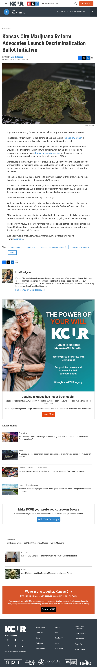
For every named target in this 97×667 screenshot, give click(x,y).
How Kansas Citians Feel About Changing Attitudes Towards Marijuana (35, 543)
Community (6, 28)
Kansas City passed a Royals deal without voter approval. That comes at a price (51, 471)
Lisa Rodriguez (17, 57)
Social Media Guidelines (79, 628)
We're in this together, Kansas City (48, 591)
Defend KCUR (48, 609)
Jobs (57, 643)
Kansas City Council (80, 247)
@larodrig (18, 239)
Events (57, 627)
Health (23, 570)
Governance (79, 639)
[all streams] (93, 12)
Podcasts (39, 643)
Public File (78, 644)
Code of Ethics (80, 633)
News (21, 450)
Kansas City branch (73, 138)
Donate (87, 3)
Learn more (48, 414)
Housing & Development (28, 485)
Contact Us (59, 638)
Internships (59, 649)
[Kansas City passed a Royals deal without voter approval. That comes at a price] (10, 472)
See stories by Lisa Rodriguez (29, 289)
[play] (6, 12)
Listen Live (40, 633)
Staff (57, 633)
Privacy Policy (80, 649)
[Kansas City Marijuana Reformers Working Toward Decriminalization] (12, 557)
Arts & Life (23, 433)
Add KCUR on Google (48, 519)
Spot (12, 252)
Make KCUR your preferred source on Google (48, 509)
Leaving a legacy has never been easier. (48, 396)
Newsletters (40, 649)
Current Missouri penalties (47, 153)
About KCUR (40, 627)
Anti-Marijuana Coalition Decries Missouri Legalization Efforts (46, 573)
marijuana (31, 247)
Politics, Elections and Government (33, 468)
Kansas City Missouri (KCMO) (53, 247)
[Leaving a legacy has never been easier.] (48, 345)
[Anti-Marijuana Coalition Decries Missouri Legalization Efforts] (12, 574)
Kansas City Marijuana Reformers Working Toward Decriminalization (49, 556)
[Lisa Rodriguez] (7, 276)
